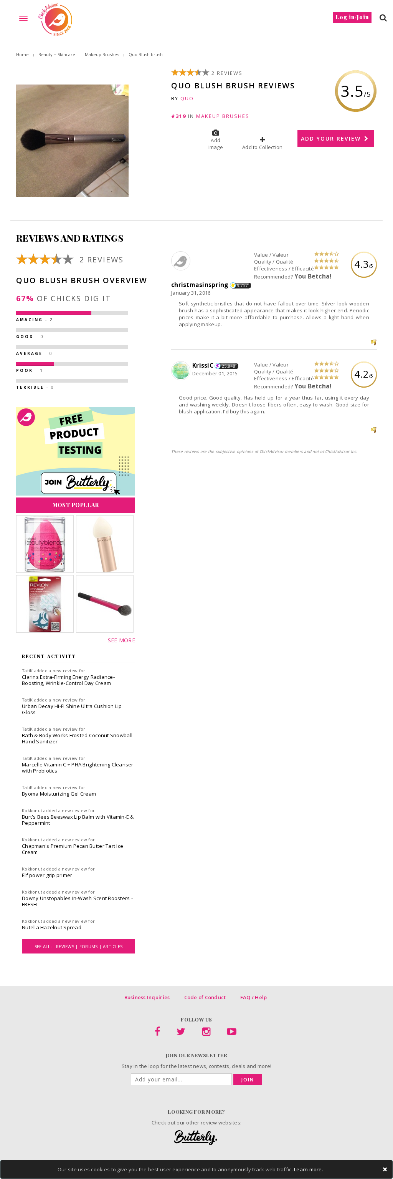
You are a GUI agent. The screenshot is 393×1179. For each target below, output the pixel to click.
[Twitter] (181, 1033)
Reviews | (67, 946)
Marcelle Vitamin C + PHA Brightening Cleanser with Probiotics (78, 767)
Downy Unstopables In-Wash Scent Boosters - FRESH (77, 901)
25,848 (228, 366)
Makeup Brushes (102, 54)
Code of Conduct (205, 997)
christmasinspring (199, 284)
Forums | (91, 946)
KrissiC (202, 365)
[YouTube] (232, 1033)
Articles (112, 946)
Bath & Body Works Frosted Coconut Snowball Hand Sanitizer (77, 738)
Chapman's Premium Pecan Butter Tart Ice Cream (72, 849)
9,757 (242, 285)
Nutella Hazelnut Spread (51, 927)
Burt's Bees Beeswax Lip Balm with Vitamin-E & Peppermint (78, 820)
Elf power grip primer (47, 875)
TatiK (27, 670)
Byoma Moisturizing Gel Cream (59, 794)
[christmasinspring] (181, 261)
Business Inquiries (147, 997)
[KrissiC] (181, 371)
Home (22, 54)
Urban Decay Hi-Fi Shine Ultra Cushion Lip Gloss (72, 709)
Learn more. (308, 1169)
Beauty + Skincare (56, 54)
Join (247, 1079)
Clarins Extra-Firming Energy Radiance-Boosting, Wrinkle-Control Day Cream (68, 680)
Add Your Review (332, 138)
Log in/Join (352, 17)
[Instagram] (206, 1033)
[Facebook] (157, 1033)
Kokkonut (32, 810)
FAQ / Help (253, 997)
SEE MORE (121, 640)
